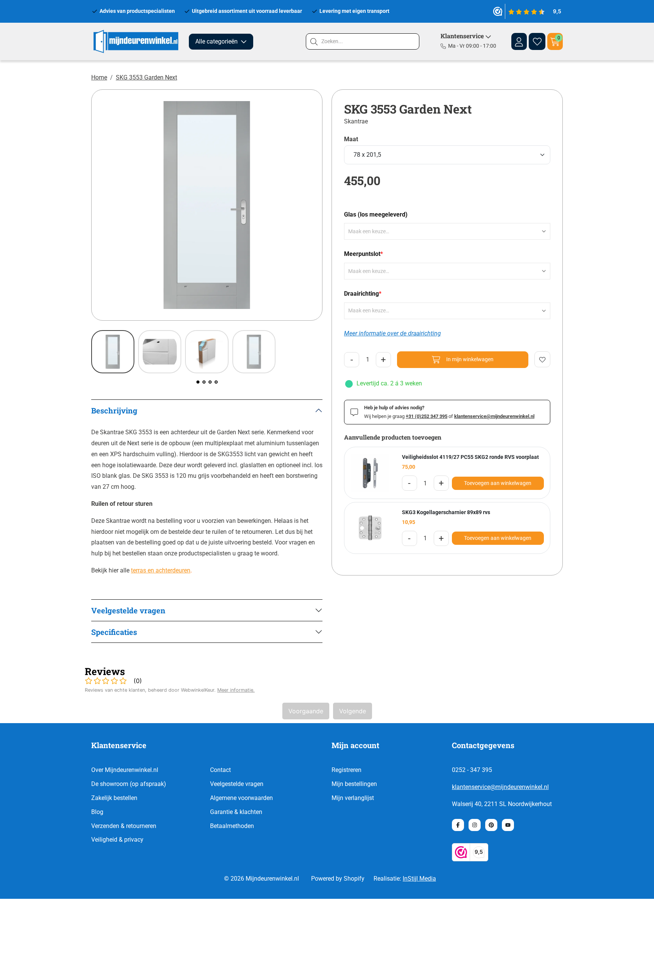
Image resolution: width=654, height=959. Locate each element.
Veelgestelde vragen (236, 783)
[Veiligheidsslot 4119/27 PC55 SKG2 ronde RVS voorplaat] (370, 473)
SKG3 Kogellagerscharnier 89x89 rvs (446, 512)
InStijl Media (419, 878)
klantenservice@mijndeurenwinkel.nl (500, 787)
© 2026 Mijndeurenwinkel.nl (261, 878)
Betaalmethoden (232, 826)
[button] (197, 382)
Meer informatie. (236, 690)
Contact (220, 769)
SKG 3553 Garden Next (146, 77)
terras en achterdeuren (160, 570)
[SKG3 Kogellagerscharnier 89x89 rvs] (370, 528)
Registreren (346, 769)
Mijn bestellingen (354, 783)
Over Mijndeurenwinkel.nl (124, 769)
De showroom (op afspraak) (128, 783)
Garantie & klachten (236, 812)
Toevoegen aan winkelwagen (497, 483)
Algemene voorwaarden (241, 798)
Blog (97, 812)
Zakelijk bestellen (114, 798)
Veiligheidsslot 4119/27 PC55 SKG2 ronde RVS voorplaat (470, 457)
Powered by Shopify (337, 878)
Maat (351, 139)
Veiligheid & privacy (117, 839)
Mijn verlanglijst (353, 798)
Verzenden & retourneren (123, 826)
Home (99, 77)
